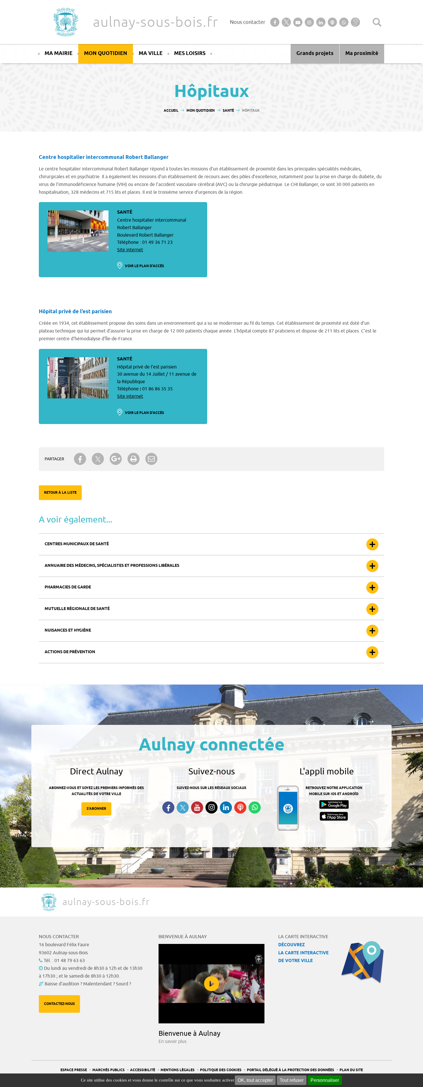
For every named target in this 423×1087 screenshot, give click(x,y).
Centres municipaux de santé (77, 544)
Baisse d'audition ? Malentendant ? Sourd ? (88, 984)
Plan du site (351, 1070)
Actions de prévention (70, 652)
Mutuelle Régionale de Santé (77, 609)
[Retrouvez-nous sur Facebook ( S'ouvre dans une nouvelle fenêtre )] (168, 807)
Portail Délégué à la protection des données (290, 1070)
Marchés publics (108, 1070)
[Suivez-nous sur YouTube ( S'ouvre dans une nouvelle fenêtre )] (197, 807)
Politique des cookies (220, 1070)
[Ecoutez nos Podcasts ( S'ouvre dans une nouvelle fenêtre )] (240, 807)
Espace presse (73, 1070)
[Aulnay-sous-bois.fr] (65, 22)
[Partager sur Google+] (116, 459)
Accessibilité (142, 1070)
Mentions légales (178, 1070)
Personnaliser (324, 1080)
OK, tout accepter (255, 1080)
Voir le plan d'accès (144, 266)
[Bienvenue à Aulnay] (211, 983)
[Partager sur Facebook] (80, 459)
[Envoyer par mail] (151, 459)
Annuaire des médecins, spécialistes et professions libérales (112, 566)
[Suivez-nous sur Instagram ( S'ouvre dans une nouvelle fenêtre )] (211, 807)
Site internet (130, 250)
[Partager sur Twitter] (98, 459)
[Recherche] (377, 22)
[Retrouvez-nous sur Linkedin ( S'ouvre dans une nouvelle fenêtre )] (226, 807)
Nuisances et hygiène (68, 630)
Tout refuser (292, 1080)
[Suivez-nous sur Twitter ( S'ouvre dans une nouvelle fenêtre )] (183, 807)
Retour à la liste (60, 492)
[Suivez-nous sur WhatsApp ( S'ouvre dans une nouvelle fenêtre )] (255, 807)
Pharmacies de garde (68, 587)
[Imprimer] (133, 459)
